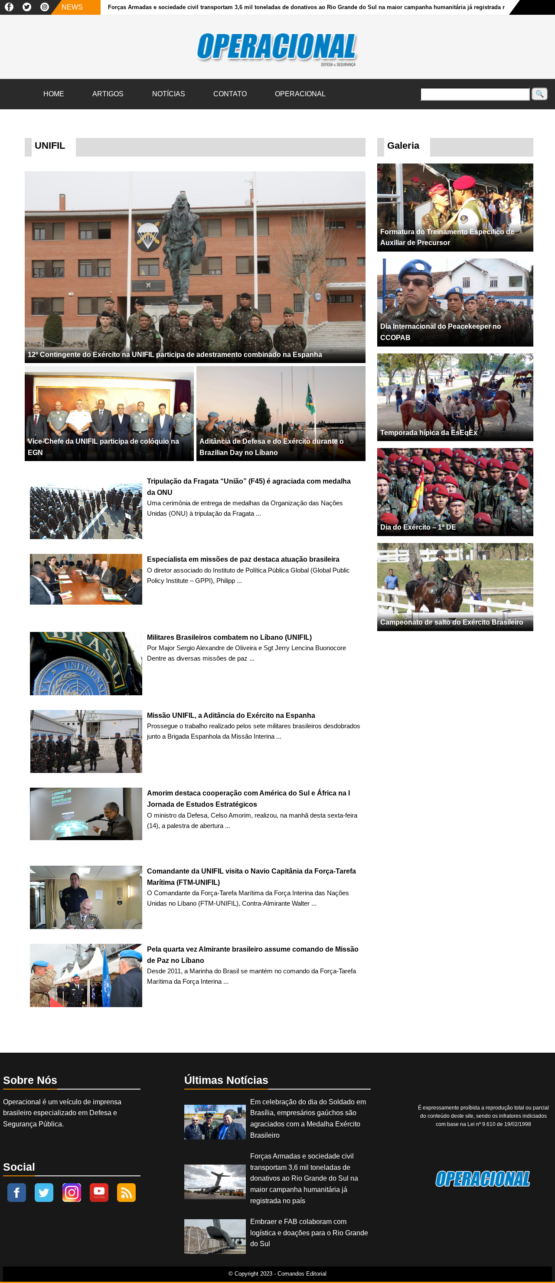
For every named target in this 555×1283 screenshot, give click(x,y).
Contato (230, 94)
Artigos (108, 94)
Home (53, 94)
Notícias (168, 94)
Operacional (300, 94)
